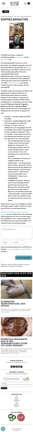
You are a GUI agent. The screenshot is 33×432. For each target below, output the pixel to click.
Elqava (28, 67)
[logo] (14, 3)
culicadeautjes (19, 57)
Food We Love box (14, 83)
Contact (16, 406)
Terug (6, 11)
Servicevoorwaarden (24, 249)
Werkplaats (16, 405)
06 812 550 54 (9, 362)
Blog (16, 397)
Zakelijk (16, 399)
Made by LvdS (16, 430)
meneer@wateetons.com (20, 362)
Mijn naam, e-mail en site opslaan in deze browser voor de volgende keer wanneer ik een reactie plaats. (15, 265)
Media (16, 402)
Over (16, 396)
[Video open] (25, 3)
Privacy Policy (10, 249)
